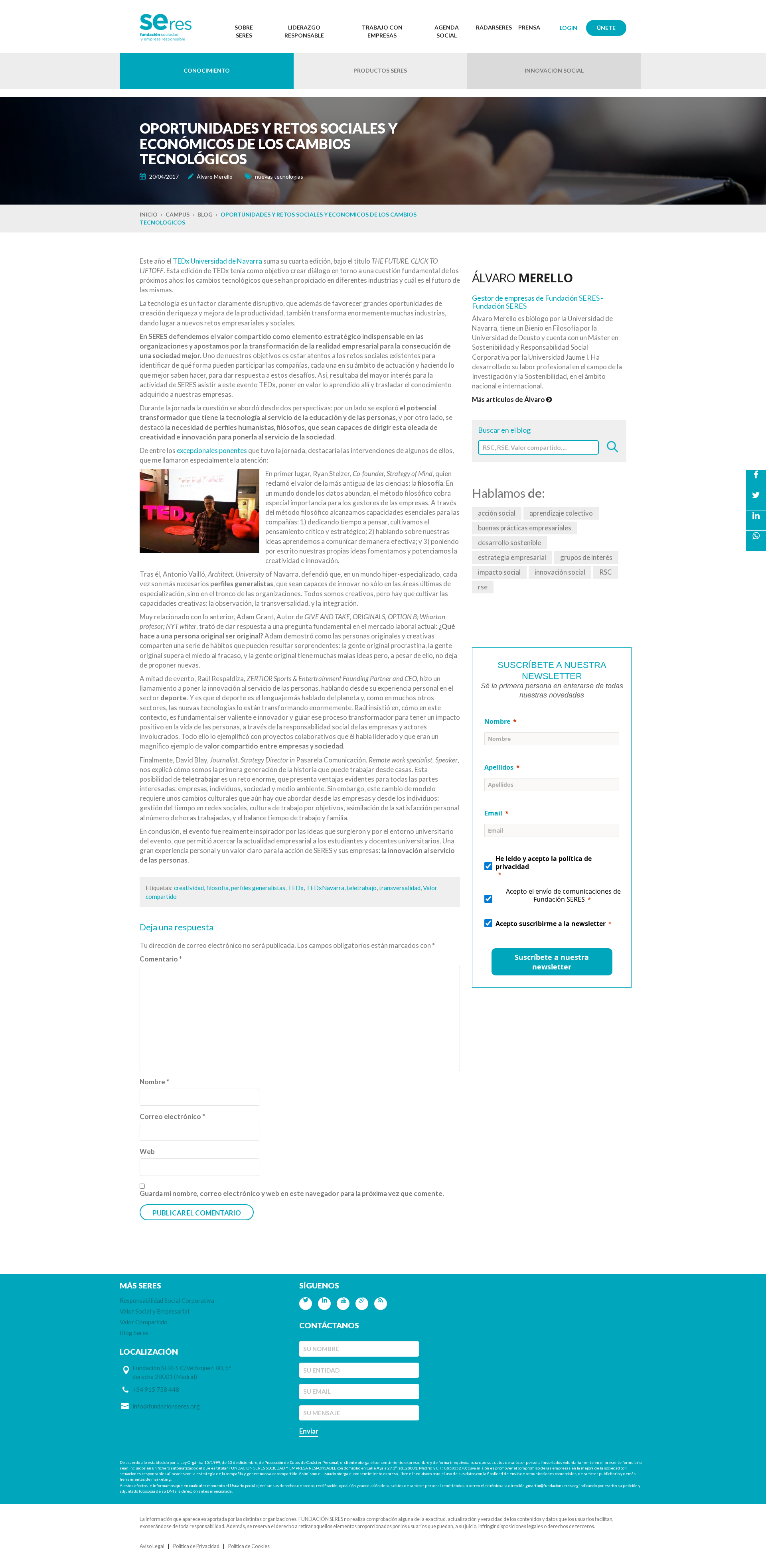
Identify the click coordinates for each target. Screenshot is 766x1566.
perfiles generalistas (258, 887)
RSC (605, 572)
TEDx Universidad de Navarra (217, 261)
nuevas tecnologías (279, 176)
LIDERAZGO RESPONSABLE (304, 31)
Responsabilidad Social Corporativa (167, 1300)
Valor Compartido (144, 1322)
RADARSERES (494, 27)
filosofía (217, 887)
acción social (496, 513)
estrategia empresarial (512, 557)
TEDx (296, 887)
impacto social (499, 572)
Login (568, 27)
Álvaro (522, 277)
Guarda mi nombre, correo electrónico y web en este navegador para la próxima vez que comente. (292, 1193)
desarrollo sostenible (509, 542)
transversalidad (400, 887)
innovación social (560, 572)
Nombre (154, 1081)
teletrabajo (362, 887)
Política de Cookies (249, 1546)
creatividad (189, 887)
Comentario (161, 959)
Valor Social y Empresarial (154, 1311)
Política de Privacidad (196, 1546)
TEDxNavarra (325, 887)
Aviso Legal (152, 1546)
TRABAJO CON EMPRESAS (382, 31)
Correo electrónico (172, 1116)
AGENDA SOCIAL (446, 31)
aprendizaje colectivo (561, 513)
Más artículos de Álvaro (509, 399)
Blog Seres (134, 1332)
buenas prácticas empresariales (524, 528)
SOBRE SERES (244, 31)
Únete (606, 27)
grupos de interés (586, 557)
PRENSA (529, 27)
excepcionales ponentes (212, 450)
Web (147, 1151)
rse (483, 587)
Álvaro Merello (215, 176)
